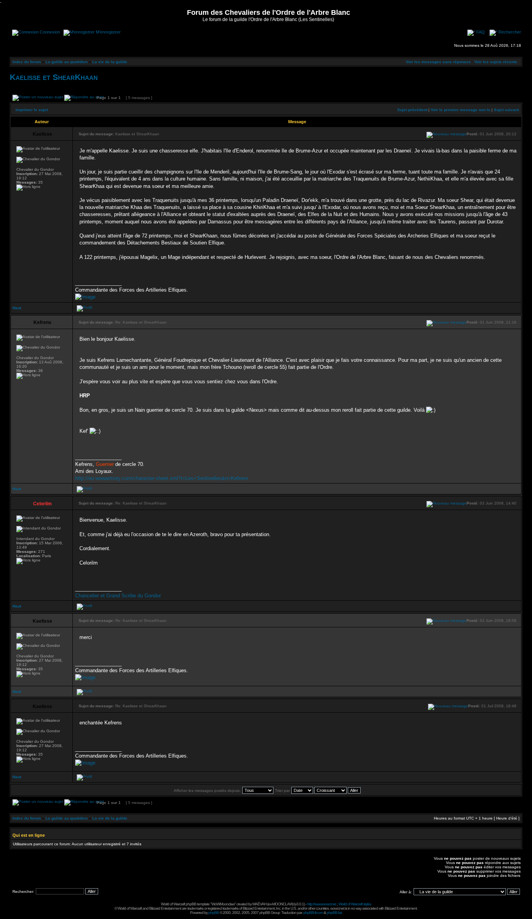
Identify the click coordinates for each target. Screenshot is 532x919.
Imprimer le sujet (32, 110)
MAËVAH (259, 904)
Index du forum (26, 62)
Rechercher (510, 32)
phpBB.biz (334, 912)
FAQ (480, 32)
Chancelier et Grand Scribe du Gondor (118, 596)
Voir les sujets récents (495, 62)
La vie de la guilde (109, 62)
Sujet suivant (506, 110)
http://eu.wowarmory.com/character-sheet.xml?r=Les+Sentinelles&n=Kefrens (161, 478)
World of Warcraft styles (354, 904)
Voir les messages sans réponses (438, 62)
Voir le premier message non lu (460, 110)
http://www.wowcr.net (321, 904)
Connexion (50, 32)
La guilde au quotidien (67, 62)
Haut (16, 308)
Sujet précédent (412, 110)
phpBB (213, 912)
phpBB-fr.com (313, 912)
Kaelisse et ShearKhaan (54, 77)
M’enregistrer (108, 32)
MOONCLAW (282, 904)
